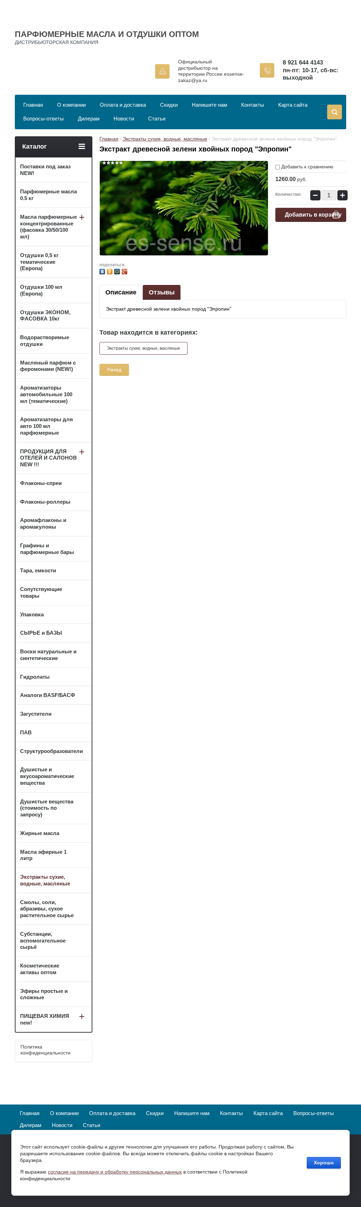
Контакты (252, 105)
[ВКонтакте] (103, 270)
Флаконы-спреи (41, 483)
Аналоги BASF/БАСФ (47, 695)
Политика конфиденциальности (45, 1050)
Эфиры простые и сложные (44, 994)
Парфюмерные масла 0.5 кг (48, 194)
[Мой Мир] (118, 270)
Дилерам (88, 119)
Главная (33, 105)
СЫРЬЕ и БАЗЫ (41, 633)
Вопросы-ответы (43, 119)
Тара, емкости (38, 570)
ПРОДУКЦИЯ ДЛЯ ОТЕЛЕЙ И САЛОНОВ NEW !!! (48, 458)
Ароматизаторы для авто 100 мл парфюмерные (46, 426)
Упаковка (32, 614)
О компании (71, 105)
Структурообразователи (51, 751)
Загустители (35, 714)
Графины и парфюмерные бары (47, 548)
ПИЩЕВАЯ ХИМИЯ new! (44, 1019)
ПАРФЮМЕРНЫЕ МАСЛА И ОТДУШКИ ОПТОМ (107, 34)
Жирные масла (39, 833)
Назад (114, 369)
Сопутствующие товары (41, 592)
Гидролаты (35, 677)
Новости (124, 119)
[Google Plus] (125, 270)
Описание (120, 292)
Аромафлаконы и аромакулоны (43, 523)
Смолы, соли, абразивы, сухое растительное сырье (47, 909)
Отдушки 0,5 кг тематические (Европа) (39, 262)
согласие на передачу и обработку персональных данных (115, 1172)
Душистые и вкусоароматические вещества (47, 776)
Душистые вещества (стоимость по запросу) (46, 808)
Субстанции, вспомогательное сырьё (43, 940)
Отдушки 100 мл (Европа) (41, 290)
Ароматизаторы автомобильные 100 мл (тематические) (46, 394)
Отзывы (162, 292)
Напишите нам (209, 105)
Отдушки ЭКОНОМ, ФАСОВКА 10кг (45, 315)
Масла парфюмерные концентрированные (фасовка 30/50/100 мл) (48, 226)
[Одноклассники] (110, 270)
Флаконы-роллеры (45, 502)
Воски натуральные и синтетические (48, 654)
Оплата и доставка (123, 105)
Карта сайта (292, 105)
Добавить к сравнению (307, 166)
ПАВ (26, 732)
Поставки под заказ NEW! (45, 169)
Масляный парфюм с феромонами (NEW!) (48, 366)
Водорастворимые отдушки (44, 340)
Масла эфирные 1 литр (43, 855)
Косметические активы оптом (39, 969)
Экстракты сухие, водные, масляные (165, 139)
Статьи (156, 119)
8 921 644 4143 (303, 62)
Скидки (169, 105)
